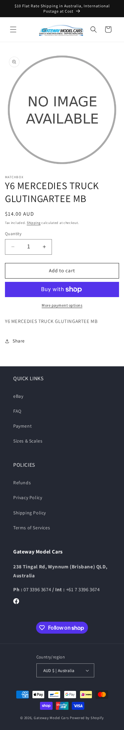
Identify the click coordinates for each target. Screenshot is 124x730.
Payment (22, 426)
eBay (18, 396)
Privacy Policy (27, 497)
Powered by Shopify (87, 717)
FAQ (17, 411)
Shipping (34, 223)
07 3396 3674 (37, 589)
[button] (13, 29)
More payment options (62, 305)
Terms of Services (31, 528)
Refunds (22, 483)
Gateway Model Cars (51, 717)
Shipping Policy (29, 513)
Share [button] (19, 341)
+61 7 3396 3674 (83, 589)
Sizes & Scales (27, 441)
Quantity (13, 233)
